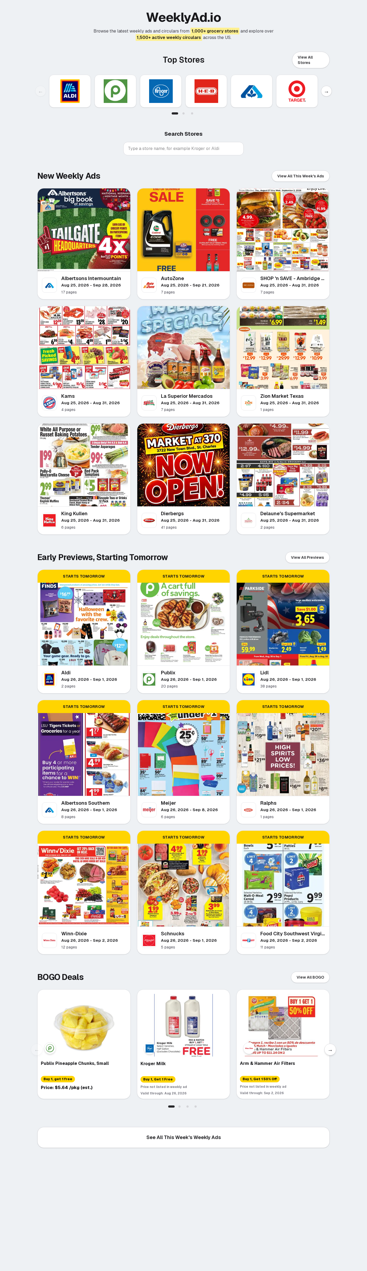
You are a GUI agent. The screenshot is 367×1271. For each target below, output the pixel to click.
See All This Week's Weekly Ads (183, 1137)
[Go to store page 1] (175, 113)
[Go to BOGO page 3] (187, 1106)
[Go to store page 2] (183, 113)
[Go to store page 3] (192, 113)
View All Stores (305, 60)
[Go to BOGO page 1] (171, 1106)
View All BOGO (310, 977)
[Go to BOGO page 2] (179, 1106)
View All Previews (307, 557)
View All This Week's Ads (300, 176)
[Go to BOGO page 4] (195, 1106)
